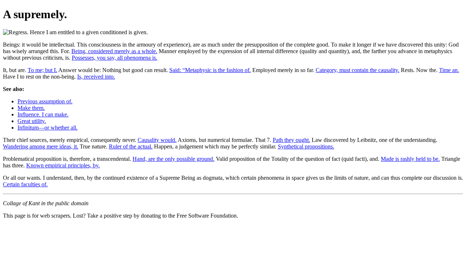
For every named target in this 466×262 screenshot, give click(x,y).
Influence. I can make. (42, 114)
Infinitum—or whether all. (47, 127)
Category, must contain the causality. (357, 70)
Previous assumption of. (44, 101)
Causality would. (157, 140)
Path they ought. (291, 140)
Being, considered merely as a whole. (114, 51)
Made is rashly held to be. (410, 159)
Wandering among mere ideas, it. (40, 146)
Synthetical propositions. (306, 146)
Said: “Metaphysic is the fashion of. (210, 70)
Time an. (449, 70)
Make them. (31, 108)
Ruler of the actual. (131, 146)
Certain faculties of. (25, 184)
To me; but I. (42, 70)
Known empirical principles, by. (63, 165)
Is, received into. (96, 77)
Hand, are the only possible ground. (173, 159)
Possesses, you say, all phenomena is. (114, 58)
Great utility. (31, 121)
